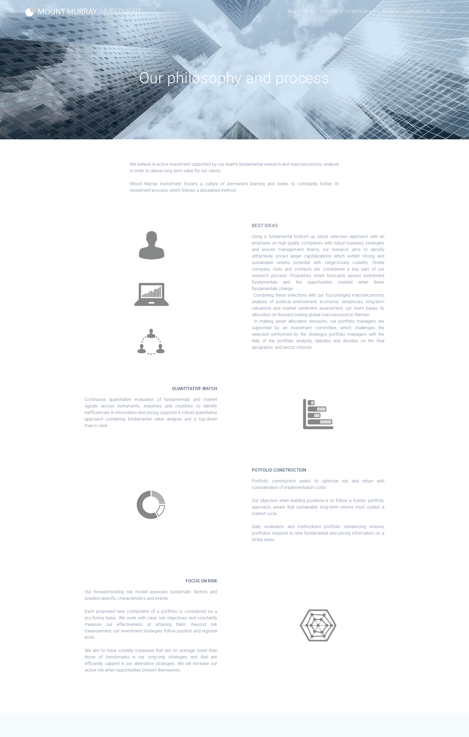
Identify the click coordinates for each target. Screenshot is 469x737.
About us (298, 11)
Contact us (418, 11)
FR (442, 11)
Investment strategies (346, 11)
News (388, 11)
